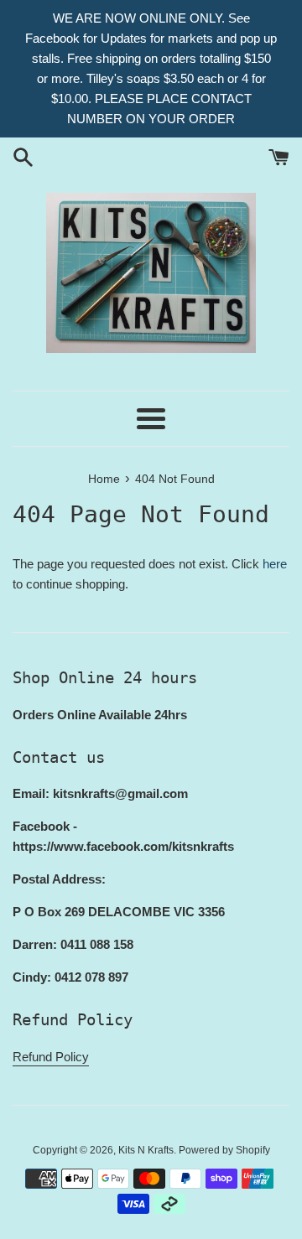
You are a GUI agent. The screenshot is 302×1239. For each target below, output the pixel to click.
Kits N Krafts (146, 1150)
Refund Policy (51, 1057)
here (275, 564)
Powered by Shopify (224, 1150)
